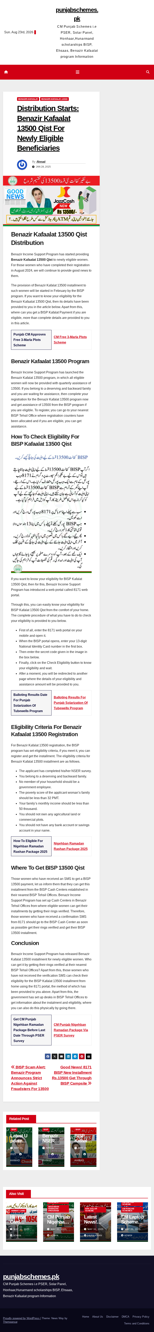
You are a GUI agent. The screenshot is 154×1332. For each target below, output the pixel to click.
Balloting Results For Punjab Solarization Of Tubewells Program (71, 703)
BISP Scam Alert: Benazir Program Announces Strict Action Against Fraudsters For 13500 (30, 1078)
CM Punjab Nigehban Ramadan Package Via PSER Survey (71, 1030)
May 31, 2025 (21, 1229)
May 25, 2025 (133, 1229)
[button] (147, 72)
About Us (97, 1316)
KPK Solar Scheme (91, 1210)
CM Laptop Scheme (128, 1203)
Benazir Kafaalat (28, 99)
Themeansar (10, 1321)
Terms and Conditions (136, 1323)
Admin (17, 1235)
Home (85, 1316)
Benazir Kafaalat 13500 (54, 99)
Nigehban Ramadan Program (53, 1209)
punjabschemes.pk (31, 1276)
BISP (13, 1129)
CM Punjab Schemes (128, 1210)
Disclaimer (112, 1316)
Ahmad (41, 161)
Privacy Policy (141, 1316)
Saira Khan (94, 1235)
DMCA (125, 1316)
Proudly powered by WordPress (21, 1318)
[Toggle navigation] (77, 72)
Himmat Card (18, 1211)
